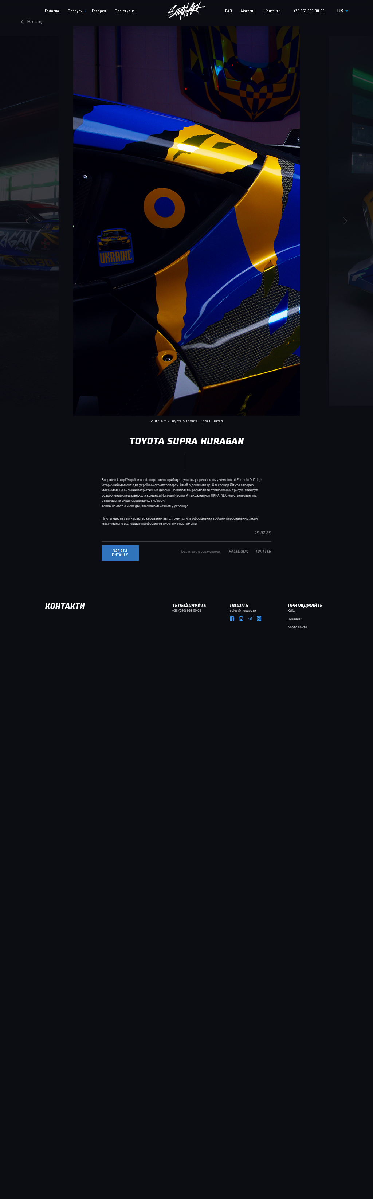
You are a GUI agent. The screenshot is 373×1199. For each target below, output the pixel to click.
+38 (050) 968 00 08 (186, 610)
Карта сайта (297, 627)
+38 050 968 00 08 (309, 11)
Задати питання (120, 553)
